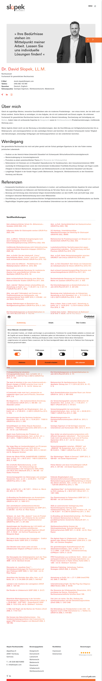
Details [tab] (51, 323)
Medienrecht (34, 662)
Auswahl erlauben (51, 362)
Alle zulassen (80, 362)
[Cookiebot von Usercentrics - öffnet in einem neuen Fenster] (85, 316)
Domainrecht (34, 654)
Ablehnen (22, 362)
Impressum (56, 651)
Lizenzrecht (34, 657)
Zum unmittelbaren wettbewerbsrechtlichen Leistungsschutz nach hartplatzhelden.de (26, 508)
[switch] (40, 354)
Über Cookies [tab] (81, 323)
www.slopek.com (87, 677)
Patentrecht (34, 665)
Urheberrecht (35, 668)
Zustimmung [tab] (21, 323)
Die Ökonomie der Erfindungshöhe (53, 160)
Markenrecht (34, 659)
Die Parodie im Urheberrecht (25, 590)
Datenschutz (57, 654)
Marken (4, 120)
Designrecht (44, 120)
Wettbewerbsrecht (64, 120)
